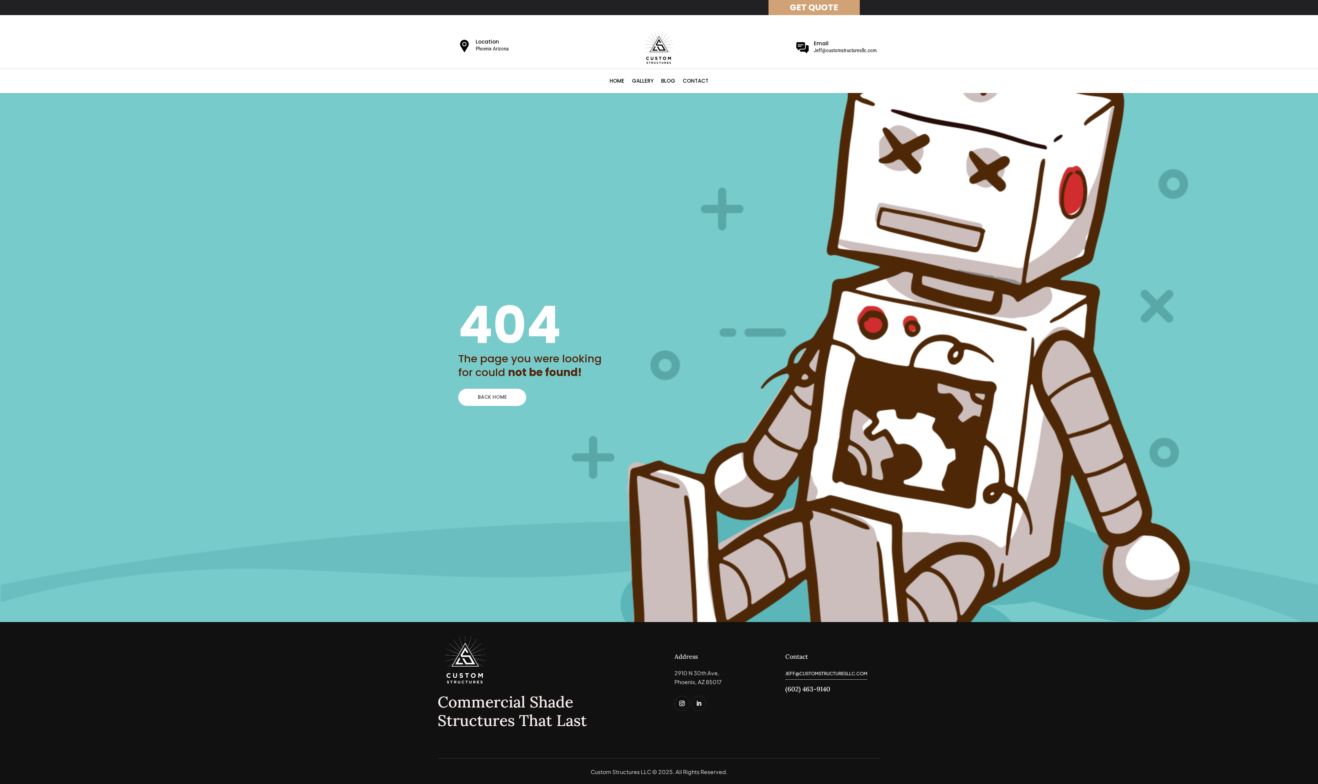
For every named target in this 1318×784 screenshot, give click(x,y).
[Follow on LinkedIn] (698, 703)
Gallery (643, 81)
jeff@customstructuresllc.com (826, 673)
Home (617, 81)
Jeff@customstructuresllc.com (845, 50)
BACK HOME (492, 397)
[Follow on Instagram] (682, 703)
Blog (668, 81)
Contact (695, 81)
